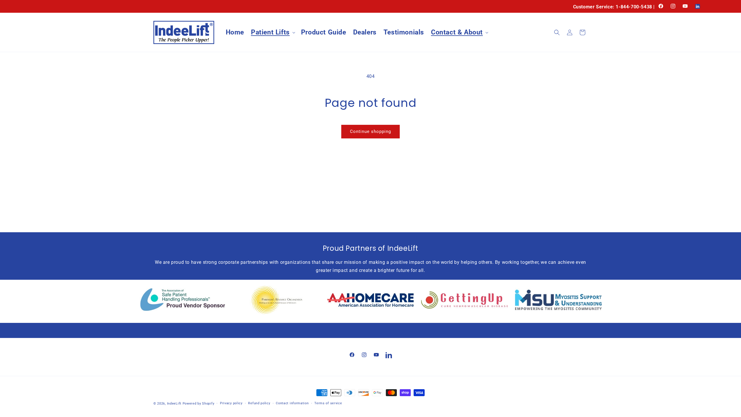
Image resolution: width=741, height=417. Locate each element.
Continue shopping (370, 131)
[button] (272, 32)
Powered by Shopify (198, 403)
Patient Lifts (270, 32)
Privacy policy (231, 403)
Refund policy (259, 403)
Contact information (292, 403)
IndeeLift (174, 403)
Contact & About (457, 32)
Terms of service (328, 403)
